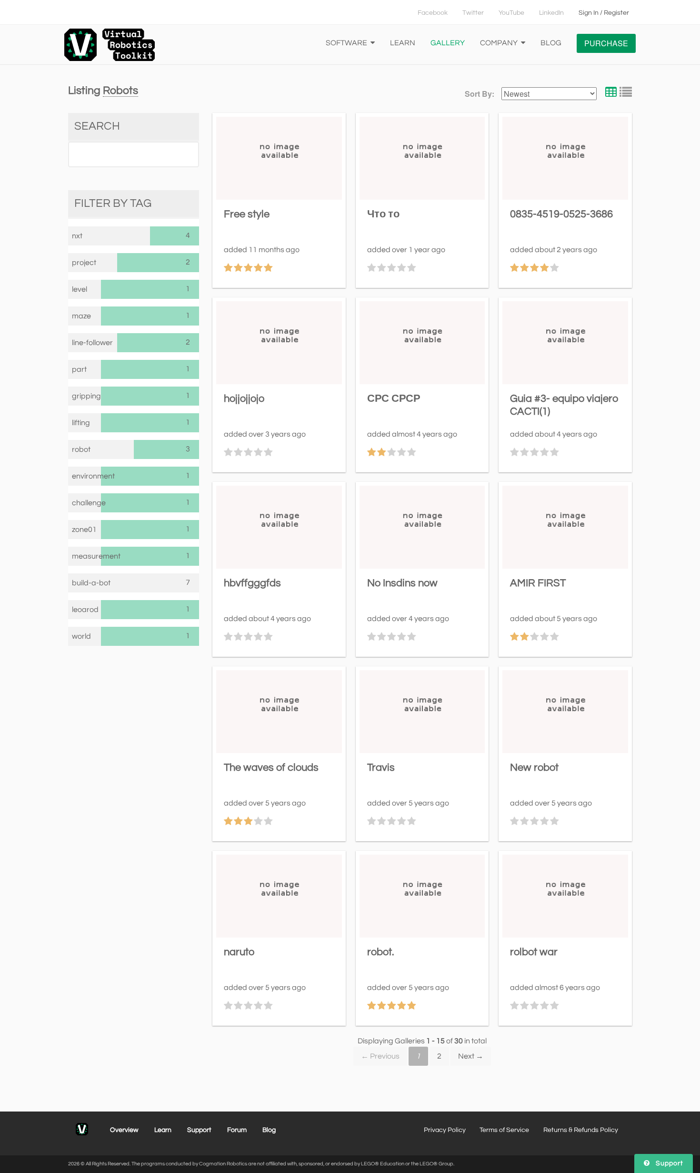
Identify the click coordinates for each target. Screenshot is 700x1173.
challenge (86, 503)
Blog (550, 43)
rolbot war (534, 952)
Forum (237, 1130)
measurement (86, 556)
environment (86, 476)
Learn (402, 43)
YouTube (511, 13)
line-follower (92, 343)
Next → (470, 1056)
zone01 (84, 529)
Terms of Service (504, 1130)
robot (81, 449)
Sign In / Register (604, 13)
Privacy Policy (445, 1130)
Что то (383, 214)
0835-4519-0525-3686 (561, 214)
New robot (534, 767)
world (81, 636)
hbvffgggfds (252, 583)
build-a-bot (91, 583)
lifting (81, 423)
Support (199, 1130)
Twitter (473, 13)
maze (81, 316)
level (79, 289)
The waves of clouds (271, 767)
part (79, 369)
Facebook (433, 13)
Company (499, 43)
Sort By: (479, 93)
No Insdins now (402, 583)
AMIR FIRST (538, 583)
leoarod (85, 609)
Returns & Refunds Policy (580, 1130)
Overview (124, 1130)
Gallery (447, 43)
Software (347, 43)
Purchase (606, 43)
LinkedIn (551, 13)
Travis (381, 767)
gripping (86, 396)
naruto (239, 952)
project (84, 262)
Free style (247, 214)
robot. (380, 952)
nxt (77, 236)
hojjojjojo (244, 398)
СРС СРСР (393, 398)
